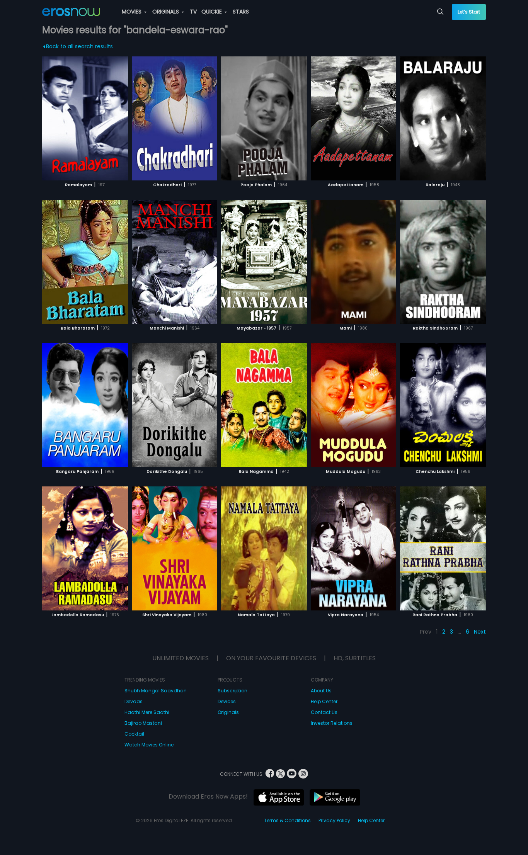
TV (193, 11)
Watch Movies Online (149, 744)
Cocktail (134, 734)
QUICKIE (212, 11)
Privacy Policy (334, 820)
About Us (321, 690)
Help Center (324, 701)
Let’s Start (469, 11)
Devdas (133, 701)
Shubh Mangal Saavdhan (155, 690)
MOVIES (132, 11)
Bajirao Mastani (143, 723)
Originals (228, 712)
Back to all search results (79, 46)
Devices (227, 701)
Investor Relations (332, 723)
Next (480, 632)
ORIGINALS (166, 11)
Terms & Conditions (287, 820)
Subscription (232, 690)
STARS (241, 11)
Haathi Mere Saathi (146, 712)
